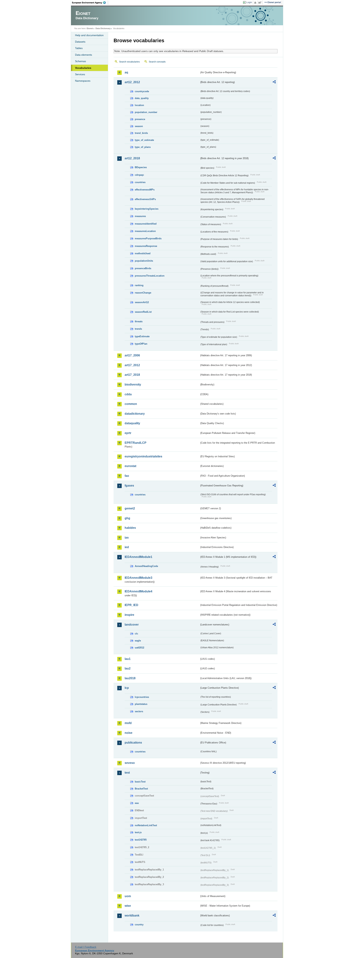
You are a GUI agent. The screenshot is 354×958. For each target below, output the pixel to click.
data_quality (142, 98)
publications (133, 742)
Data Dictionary (103, 28)
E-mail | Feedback (85, 946)
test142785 (141, 839)
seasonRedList (143, 311)
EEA (90, 2)
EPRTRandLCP (135, 442)
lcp (127, 687)
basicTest (140, 781)
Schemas (80, 61)
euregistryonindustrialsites (143, 456)
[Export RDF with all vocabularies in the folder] (274, 82)
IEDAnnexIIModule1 (138, 556)
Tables (79, 48)
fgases (129, 485)
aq (126, 72)
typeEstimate (142, 336)
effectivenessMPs (145, 189)
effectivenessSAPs (145, 199)
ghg (127, 518)
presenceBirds (143, 268)
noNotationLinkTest (146, 825)
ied (127, 547)
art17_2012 (132, 365)
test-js (138, 832)
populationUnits (144, 260)
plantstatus (141, 704)
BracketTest (141, 788)
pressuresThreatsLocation (149, 275)
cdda (128, 394)
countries (140, 182)
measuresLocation (145, 231)
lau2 (128, 668)
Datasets (80, 41)
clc (136, 633)
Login (249, 2)
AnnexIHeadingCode (146, 566)
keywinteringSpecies (146, 208)
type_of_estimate (144, 140)
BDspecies (141, 167)
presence (140, 119)
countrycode (142, 91)
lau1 (128, 658)
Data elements (83, 54)
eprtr (128, 433)
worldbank (132, 915)
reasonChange (143, 292)
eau (137, 803)
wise (128, 905)
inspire (129, 614)
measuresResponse (146, 246)
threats (139, 321)
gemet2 (130, 508)
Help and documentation (89, 35)
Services (80, 74)
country (139, 924)
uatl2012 (139, 647)
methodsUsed (142, 253)
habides (130, 527)
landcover (132, 624)
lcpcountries (142, 697)
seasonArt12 (142, 302)
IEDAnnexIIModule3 (138, 577)
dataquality (132, 423)
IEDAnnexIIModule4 (138, 591)
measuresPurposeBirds (148, 238)
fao (127, 475)
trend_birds (141, 133)
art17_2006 (132, 355)
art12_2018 (132, 158)
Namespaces (82, 80)
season (139, 126)
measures (140, 216)
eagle (138, 640)
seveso (130, 762)
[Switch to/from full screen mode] (260, 2)
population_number (146, 112)
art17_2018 (132, 374)
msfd (128, 723)
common (131, 403)
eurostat (130, 466)
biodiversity (133, 384)
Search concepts (157, 62)
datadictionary (135, 413)
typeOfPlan (141, 343)
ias (127, 537)
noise (128, 732)
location (139, 105)
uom (128, 896)
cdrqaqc (139, 174)
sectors (139, 711)
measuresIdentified (146, 223)
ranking (139, 285)
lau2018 (130, 678)
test (127, 772)
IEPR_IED (131, 605)
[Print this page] (256, 2)
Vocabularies (83, 67)
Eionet (90, 28)
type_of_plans (143, 147)
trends (138, 328)
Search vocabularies (129, 62)
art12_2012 (132, 82)
